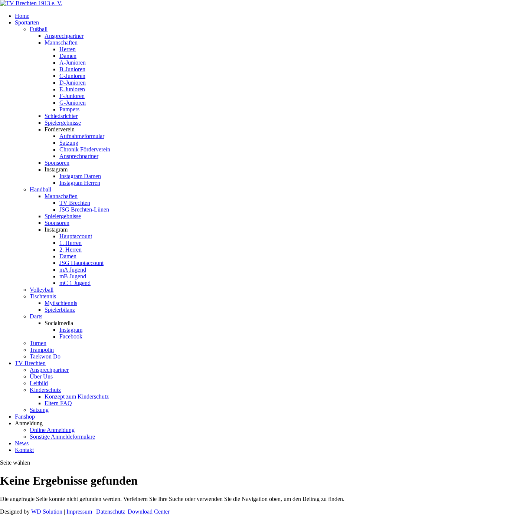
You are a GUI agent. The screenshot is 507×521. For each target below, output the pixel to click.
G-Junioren (72, 102)
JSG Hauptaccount (81, 263)
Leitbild (39, 383)
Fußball (39, 29)
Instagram (70, 330)
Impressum (79, 511)
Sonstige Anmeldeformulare (62, 436)
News (22, 443)
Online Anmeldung (52, 430)
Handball (40, 189)
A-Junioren (72, 62)
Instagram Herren (79, 183)
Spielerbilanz (60, 310)
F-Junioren (72, 96)
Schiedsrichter (61, 116)
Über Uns (41, 376)
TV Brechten (74, 203)
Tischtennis (43, 296)
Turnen (38, 343)
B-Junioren (72, 69)
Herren (67, 49)
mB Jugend (72, 276)
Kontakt (24, 450)
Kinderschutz (45, 390)
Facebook (70, 336)
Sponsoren (57, 163)
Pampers (69, 109)
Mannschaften (61, 42)
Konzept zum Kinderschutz (77, 396)
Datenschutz (110, 511)
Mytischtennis (61, 303)
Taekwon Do (45, 356)
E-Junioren (72, 89)
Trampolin (42, 350)
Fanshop (25, 416)
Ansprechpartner (64, 36)
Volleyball (41, 289)
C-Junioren (72, 76)
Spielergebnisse (63, 122)
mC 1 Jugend (75, 283)
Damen (67, 56)
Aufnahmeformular (81, 136)
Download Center (149, 511)
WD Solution (46, 511)
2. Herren (70, 249)
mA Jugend (72, 269)
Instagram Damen (80, 176)
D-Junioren (72, 82)
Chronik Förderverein (84, 149)
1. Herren (70, 243)
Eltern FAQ (58, 403)
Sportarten (27, 22)
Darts (36, 316)
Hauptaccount (75, 236)
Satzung (68, 143)
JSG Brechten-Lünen (84, 209)
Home (22, 16)
